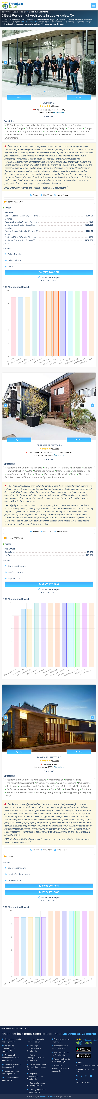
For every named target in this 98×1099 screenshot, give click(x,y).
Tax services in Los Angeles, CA (61, 1040)
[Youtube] (91, 1076)
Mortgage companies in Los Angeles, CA (34, 1048)
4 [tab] (50, 91)
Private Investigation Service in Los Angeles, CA (36, 1067)
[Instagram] (86, 1076)
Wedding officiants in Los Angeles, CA (61, 1060)
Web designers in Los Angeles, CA (60, 1053)
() (55, 106)
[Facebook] (76, 1076)
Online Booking (15, 254)
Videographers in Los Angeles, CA (60, 1047)
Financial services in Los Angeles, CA (11, 1065)
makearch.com (15, 880)
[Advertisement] (49, 1008)
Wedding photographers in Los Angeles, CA (60, 1068)
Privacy (79, 1082)
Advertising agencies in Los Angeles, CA (8, 1048)
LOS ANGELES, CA (19, 12)
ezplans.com (14, 578)
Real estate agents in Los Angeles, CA (36, 1084)
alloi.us (11, 266)
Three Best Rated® (47, 1097)
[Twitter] (81, 1076)
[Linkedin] (76, 1079)
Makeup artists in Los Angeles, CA (35, 1040)
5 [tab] (52, 91)
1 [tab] (44, 91)
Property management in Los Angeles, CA (35, 1076)
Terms (88, 1082)
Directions (59, 112)
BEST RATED (6, 12)
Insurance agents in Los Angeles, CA (11, 1072)
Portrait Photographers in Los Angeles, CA (35, 1058)
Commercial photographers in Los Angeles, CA (11, 1058)
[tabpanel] (49, 63)
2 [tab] (46, 91)
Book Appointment (17, 566)
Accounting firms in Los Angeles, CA (11, 1040)
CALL (20, 97)
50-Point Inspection (30, 22)
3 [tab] (48, 91)
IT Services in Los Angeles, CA (10, 1078)
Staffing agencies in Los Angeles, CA (36, 1090)
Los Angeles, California (79, 1034)
